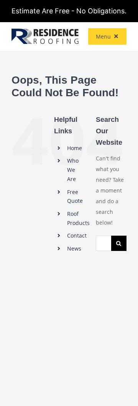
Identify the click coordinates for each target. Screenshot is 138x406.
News (74, 248)
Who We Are (73, 170)
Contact (77, 235)
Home (74, 148)
